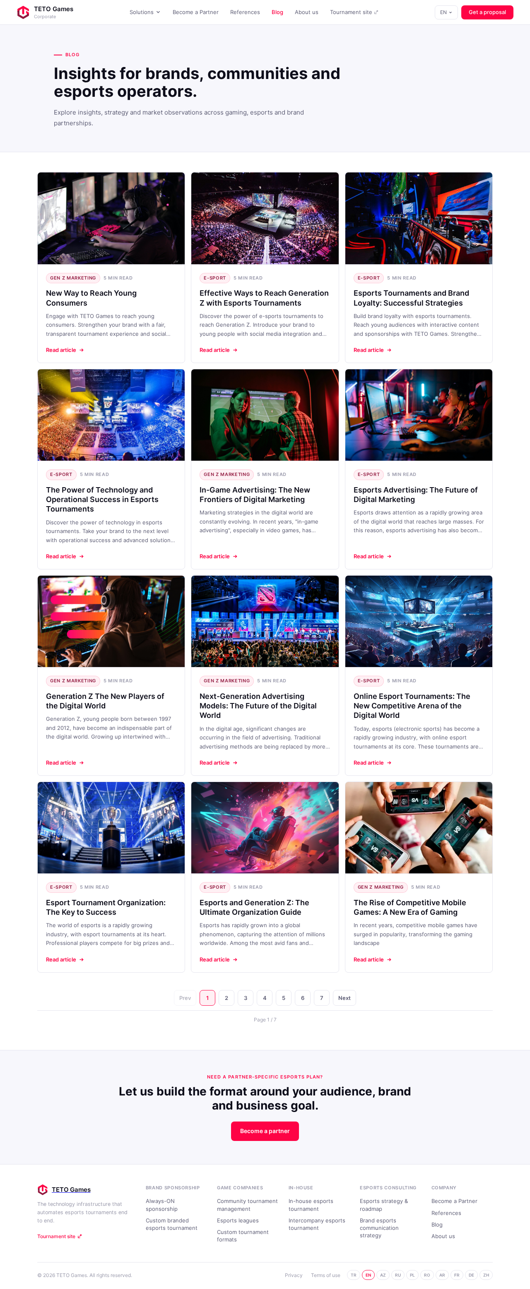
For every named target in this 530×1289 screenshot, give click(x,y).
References (245, 12)
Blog (277, 12)
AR (442, 1274)
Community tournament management (247, 1205)
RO (427, 1274)
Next (344, 998)
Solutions (142, 12)
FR (457, 1274)
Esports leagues (238, 1220)
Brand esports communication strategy (379, 1228)
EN (443, 12)
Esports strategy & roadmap (384, 1205)
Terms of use (325, 1275)
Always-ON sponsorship (162, 1205)
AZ (383, 1274)
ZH (486, 1274)
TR (354, 1274)
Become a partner (265, 1130)
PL (412, 1274)
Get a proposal (487, 12)
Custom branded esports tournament (172, 1224)
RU (398, 1274)
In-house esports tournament (311, 1205)
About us (306, 12)
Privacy (294, 1275)
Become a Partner (196, 12)
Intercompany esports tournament (317, 1224)
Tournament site (351, 12)
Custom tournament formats (243, 1236)
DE (471, 1274)
